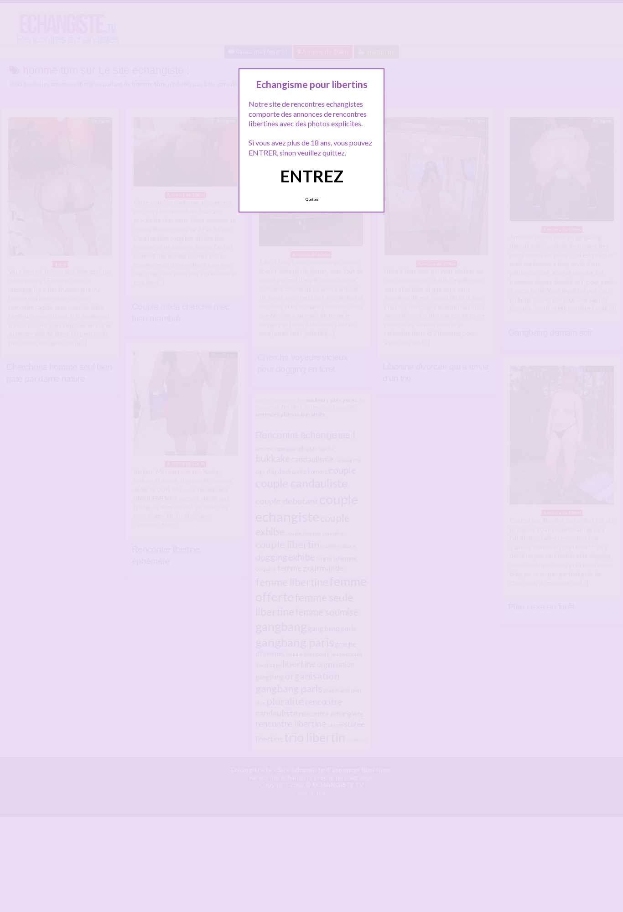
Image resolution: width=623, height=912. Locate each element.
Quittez (311, 199)
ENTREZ (311, 176)
